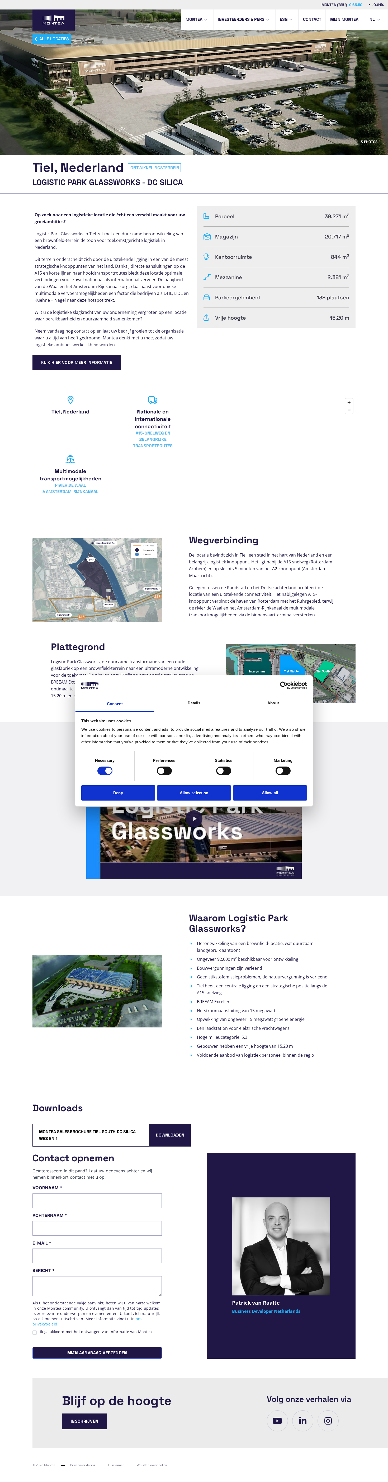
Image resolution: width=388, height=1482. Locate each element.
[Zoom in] (349, 402)
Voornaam (47, 1187)
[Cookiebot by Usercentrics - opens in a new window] (284, 685)
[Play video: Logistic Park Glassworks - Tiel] (194, 818)
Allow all (270, 793)
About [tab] (273, 703)
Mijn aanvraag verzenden (97, 1353)
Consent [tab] (115, 703)
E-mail (41, 1243)
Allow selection (194, 793)
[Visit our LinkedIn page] (302, 1420)
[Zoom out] (349, 410)
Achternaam (49, 1215)
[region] (276, 448)
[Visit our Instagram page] (328, 1420)
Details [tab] (194, 703)
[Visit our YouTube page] (277, 1420)
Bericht (43, 1270)
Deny (118, 793)
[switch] (164, 771)
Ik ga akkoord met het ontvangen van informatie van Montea (96, 1331)
